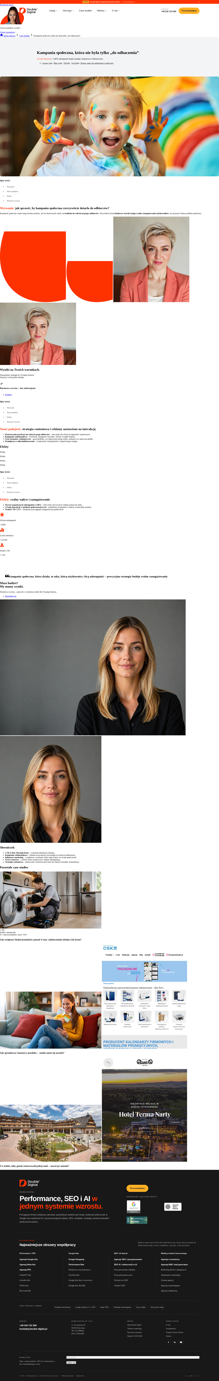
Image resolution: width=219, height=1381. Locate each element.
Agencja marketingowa (170, 1286)
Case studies (85, 10)
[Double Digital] (30, 1183)
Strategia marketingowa (122, 1307)
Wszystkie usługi (157, 1307)
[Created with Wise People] (191, 1376)
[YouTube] (181, 1342)
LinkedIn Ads (25, 1280)
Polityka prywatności (67, 1376)
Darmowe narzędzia (134, 1332)
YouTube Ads (74, 1275)
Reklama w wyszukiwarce (79, 1270)
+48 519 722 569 (28, 1325)
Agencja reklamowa (169, 1291)
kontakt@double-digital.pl (33, 1329)
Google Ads (47, 63)
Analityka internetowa (62, 1307)
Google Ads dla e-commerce (80, 1280)
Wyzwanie (10, 187)
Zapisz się (71, 1363)
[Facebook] (168, 1342)
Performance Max (76, 1265)
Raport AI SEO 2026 (134, 1336)
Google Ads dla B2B (77, 1286)
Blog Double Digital (134, 1325)
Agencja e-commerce (170, 1259)
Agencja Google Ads (29, 1259)
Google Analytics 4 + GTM (85, 1307)
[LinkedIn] (174, 1342)
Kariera (168, 1336)
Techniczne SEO (121, 1280)
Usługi (52, 10)
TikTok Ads (24, 1286)
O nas (115, 10)
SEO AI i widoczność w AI (125, 1265)
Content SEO (119, 1286)
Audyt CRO (104, 1307)
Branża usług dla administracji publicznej (97, 63)
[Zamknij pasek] (199, 2)
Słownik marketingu (134, 1329)
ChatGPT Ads (25, 1275)
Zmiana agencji (167, 1280)
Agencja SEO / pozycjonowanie (128, 1259)
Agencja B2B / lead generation (174, 1265)
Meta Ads (57, 63)
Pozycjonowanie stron (123, 1275)
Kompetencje (171, 1329)
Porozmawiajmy (189, 11)
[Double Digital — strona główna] (29, 11)
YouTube (75, 63)
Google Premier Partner (174, 1332)
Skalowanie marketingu (170, 1275)
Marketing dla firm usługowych (173, 1270)
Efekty (9, 196)
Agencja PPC (25, 1270)
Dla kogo (67, 10)
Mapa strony (80, 1376)
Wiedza (100, 10)
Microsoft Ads (25, 1291)
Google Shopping (76, 1259)
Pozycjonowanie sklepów (124, 1270)
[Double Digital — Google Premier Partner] (143, 1207)
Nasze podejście (12, 191)
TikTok (66, 63)
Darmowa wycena (13, 201)
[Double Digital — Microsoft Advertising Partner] (143, 1220)
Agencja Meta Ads (27, 1265)
